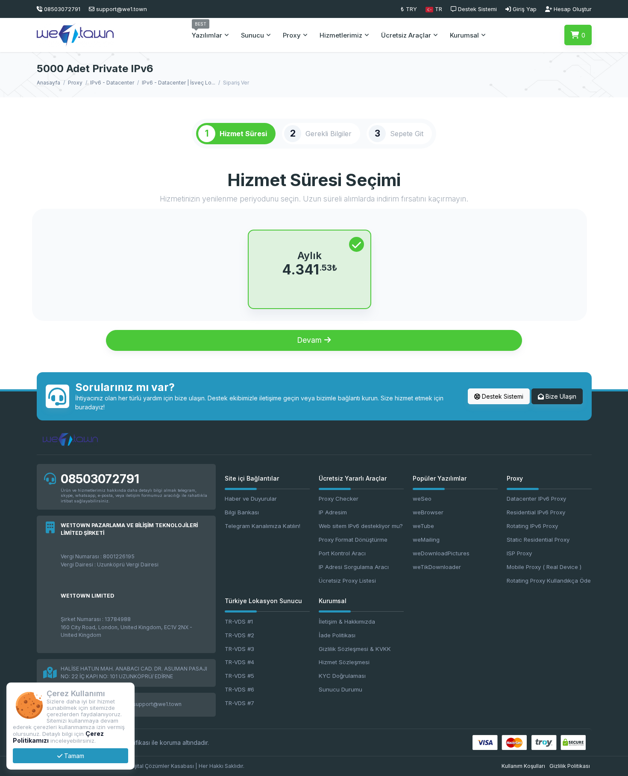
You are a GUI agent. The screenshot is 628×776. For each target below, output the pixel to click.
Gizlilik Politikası (569, 766)
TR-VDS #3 (239, 648)
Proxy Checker (338, 498)
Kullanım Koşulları (523, 766)
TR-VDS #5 (239, 675)
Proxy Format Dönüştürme (353, 539)
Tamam (73, 755)
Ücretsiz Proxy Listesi (347, 580)
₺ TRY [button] (409, 9)
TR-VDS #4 (239, 662)
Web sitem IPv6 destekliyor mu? (361, 525)
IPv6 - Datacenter (112, 82)
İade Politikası (337, 635)
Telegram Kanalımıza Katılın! (262, 525)
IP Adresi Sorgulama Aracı (354, 566)
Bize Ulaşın (560, 396)
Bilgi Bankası (242, 512)
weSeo (422, 498)
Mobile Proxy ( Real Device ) (544, 566)
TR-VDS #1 (239, 621)
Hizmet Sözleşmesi (344, 662)
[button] (433, 9)
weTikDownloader (437, 566)
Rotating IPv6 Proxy (532, 525)
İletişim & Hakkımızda (347, 621)
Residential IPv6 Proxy (536, 512)
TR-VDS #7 (239, 703)
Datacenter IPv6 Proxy (536, 498)
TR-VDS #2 (239, 635)
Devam (310, 339)
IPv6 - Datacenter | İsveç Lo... (178, 82)
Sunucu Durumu (340, 689)
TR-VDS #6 (239, 689)
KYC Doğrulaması (342, 675)
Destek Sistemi (501, 396)
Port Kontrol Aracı (342, 553)
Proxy (75, 82)
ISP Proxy (519, 553)
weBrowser (428, 512)
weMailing (426, 539)
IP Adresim (333, 512)
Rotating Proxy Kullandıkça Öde (549, 580)
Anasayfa (48, 82)
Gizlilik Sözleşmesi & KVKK (355, 648)
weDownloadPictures (441, 553)
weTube (423, 525)
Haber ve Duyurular (251, 498)
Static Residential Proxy (538, 539)
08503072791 (100, 479)
